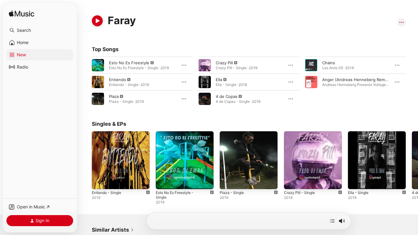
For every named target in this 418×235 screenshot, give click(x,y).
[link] (113, 229)
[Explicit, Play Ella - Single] (355, 181)
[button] (40, 30)
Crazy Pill (224, 62)
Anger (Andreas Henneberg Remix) (356, 79)
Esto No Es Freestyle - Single (184, 133)
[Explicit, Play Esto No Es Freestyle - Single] (163, 181)
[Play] (97, 20)
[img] (21, 13)
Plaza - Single (232, 133)
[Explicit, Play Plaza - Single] (227, 181)
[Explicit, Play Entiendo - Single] (99, 181)
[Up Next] (332, 221)
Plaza (114, 96)
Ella (219, 79)
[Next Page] (412, 160)
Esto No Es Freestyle (129, 62)
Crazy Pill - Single (300, 133)
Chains (328, 62)
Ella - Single (359, 133)
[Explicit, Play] (98, 65)
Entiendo (117, 79)
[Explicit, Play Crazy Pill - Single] (291, 181)
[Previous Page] (85, 160)
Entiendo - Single (108, 133)
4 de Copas (226, 96)
